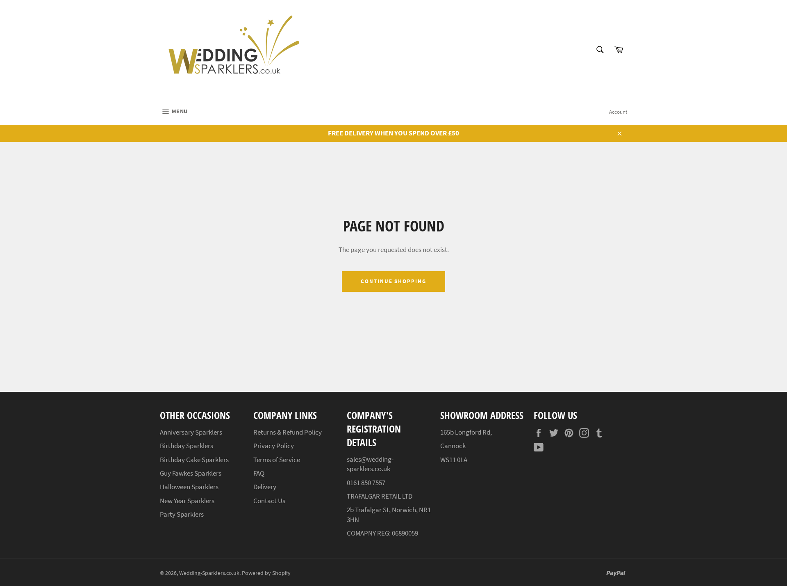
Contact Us (269, 500)
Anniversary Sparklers (191, 432)
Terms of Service (276, 459)
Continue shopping (393, 281)
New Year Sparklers (187, 500)
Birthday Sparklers (186, 445)
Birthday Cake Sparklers (194, 459)
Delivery (264, 486)
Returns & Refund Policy (287, 432)
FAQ (258, 473)
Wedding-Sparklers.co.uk (209, 573)
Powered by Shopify (266, 573)
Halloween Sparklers (189, 486)
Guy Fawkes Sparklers (190, 473)
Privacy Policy (273, 445)
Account (618, 111)
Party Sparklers (182, 514)
